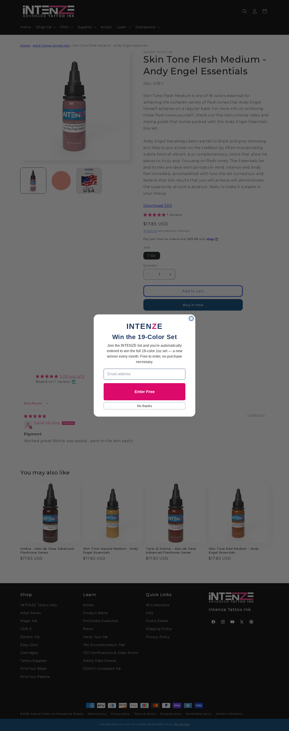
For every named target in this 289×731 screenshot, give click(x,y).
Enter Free (145, 391)
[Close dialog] (191, 318)
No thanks (144, 406)
